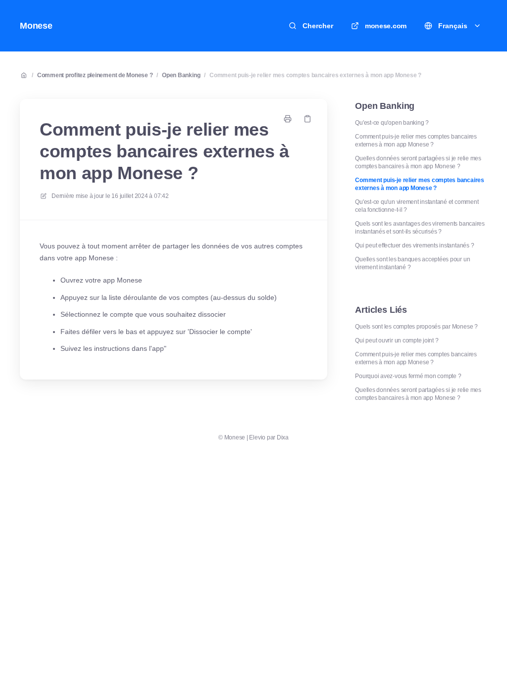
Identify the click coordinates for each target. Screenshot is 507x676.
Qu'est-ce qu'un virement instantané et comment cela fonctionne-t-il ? (416, 205)
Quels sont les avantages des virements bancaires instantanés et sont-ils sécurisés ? (419, 227)
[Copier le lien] (307, 119)
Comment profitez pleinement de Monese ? (95, 75)
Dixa (283, 437)
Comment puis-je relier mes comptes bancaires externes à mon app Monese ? (315, 75)
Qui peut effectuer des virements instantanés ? (414, 245)
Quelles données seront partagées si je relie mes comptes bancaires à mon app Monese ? (418, 162)
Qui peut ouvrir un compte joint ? (396, 340)
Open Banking (181, 75)
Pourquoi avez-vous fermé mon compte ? (408, 376)
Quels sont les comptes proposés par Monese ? (416, 326)
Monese (36, 26)
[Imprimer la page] (288, 119)
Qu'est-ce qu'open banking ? (392, 122)
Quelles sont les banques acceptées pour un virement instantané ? (412, 263)
